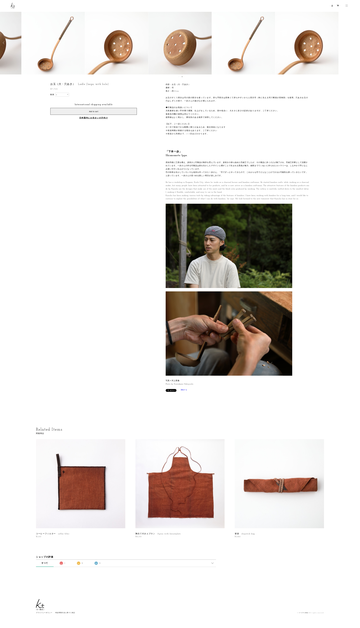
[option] (180, 42)
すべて (44, 563)
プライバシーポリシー (44, 613)
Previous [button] (4, 42)
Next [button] (355, 42)
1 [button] (178, 76)
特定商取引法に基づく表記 (65, 613)
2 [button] (180, 76)
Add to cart (93, 111)
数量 (52, 95)
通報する (184, 390)
